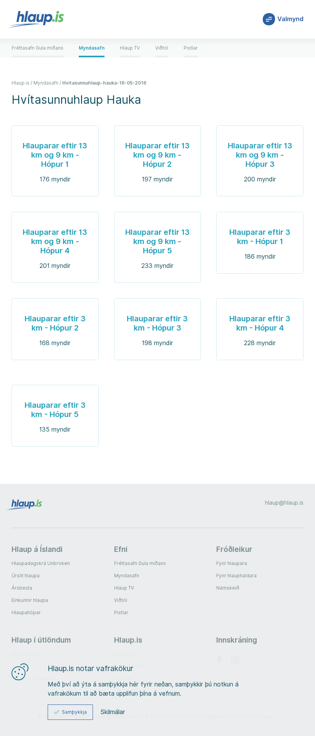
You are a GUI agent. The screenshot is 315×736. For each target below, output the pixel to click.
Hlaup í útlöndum (41, 640)
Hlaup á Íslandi (37, 549)
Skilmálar (113, 712)
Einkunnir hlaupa (30, 600)
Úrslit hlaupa (26, 575)
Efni (121, 549)
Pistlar (121, 612)
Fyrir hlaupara (231, 563)
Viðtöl (120, 600)
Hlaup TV (124, 588)
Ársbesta (22, 588)
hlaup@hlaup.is (284, 503)
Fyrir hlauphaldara (236, 575)
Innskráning (236, 640)
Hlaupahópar (26, 612)
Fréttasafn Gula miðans (140, 563)
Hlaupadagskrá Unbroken (41, 563)
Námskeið (227, 588)
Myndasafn (126, 575)
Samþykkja (74, 712)
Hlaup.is (128, 640)
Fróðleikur (234, 549)
